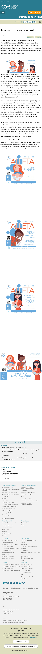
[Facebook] (29, 17)
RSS (22, 575)
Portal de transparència (8, 552)
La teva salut (24, 550)
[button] (21, 651)
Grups (22, 560)
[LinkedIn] (23, 17)
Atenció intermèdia (7, 527)
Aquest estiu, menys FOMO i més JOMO (13, 447)
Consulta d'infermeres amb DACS (11, 566)
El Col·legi (5, 538)
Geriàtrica (23, 497)
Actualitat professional (8, 475)
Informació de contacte (8, 556)
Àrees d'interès (25, 521)
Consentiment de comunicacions (10, 548)
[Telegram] (20, 17)
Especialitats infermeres (28, 485)
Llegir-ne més (33, 637)
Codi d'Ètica (5, 478)
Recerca (4, 535)
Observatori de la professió (9, 508)
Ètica (22, 525)
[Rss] (40, 17)
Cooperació (24, 523)
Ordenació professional (8, 502)
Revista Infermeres (26, 573)
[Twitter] (32, 17)
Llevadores (24, 490)
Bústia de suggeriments (8, 558)
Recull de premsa (25, 570)
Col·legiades (25, 538)
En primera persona (7, 487)
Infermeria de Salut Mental (28, 492)
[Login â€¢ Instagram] (26, 17)
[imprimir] (40, 22)
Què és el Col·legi (7, 550)
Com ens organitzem (7, 546)
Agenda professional (7, 513)
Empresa (4, 531)
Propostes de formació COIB (10, 473)
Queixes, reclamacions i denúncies (11, 570)
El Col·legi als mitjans (27, 568)
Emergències (5, 529)
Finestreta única (6, 471)
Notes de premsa (25, 566)
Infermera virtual (6, 477)
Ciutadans (5, 562)
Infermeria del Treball (26, 495)
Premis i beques (6, 515)
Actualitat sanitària (7, 511)
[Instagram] (7, 583)
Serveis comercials (26, 556)
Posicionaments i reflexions (9, 506)
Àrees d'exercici (7, 521)
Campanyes (5, 496)
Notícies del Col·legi (26, 564)
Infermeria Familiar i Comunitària (29, 501)
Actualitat (4, 445)
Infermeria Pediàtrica (26, 499)
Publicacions (5, 554)
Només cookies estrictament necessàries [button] (21, 646)
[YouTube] (17, 583)
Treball (4, 469)
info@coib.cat (8, 593)
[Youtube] (35, 17)
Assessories (24, 544)
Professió (4, 498)
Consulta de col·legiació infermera (11, 564)
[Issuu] (37, 17)
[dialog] (21, 639)
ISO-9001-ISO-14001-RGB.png (10, 544)
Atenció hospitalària (7, 525)
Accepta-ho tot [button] (21, 641)
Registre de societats (7, 568)
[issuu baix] (20, 583)
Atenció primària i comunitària (10, 523)
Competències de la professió (10, 504)
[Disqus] (21, 413)
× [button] (40, 627)
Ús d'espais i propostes (27, 558)
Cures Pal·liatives (6, 533)
